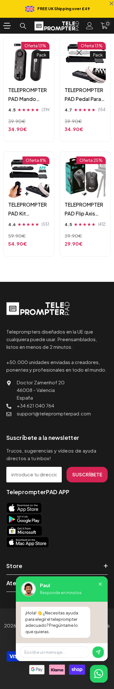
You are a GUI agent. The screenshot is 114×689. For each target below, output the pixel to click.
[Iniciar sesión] (89, 25)
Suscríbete (87, 474)
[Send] (98, 652)
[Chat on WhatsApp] (99, 674)
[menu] (7, 26)
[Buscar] (23, 26)
